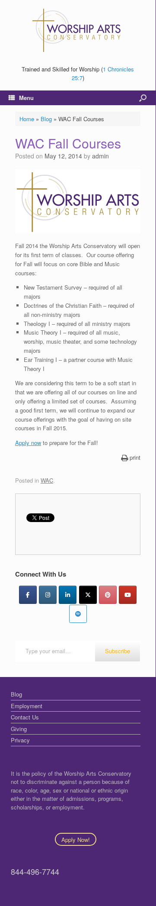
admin (100, 156)
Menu (26, 98)
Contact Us (25, 717)
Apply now (28, 442)
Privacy (20, 740)
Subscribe (117, 651)
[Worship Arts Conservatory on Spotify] (78, 614)
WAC (47, 480)
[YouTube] (128, 595)
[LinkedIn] (67, 595)
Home (26, 119)
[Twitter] (88, 595)
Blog (46, 119)
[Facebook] (28, 595)
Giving (19, 729)
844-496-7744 (35, 871)
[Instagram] (48, 595)
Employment (26, 706)
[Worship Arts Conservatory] (77, 30)
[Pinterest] (108, 595)
